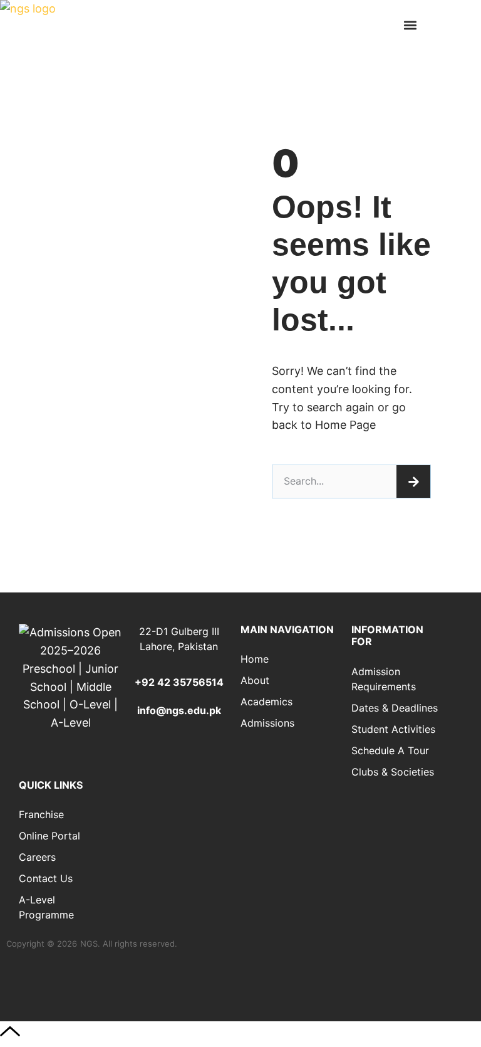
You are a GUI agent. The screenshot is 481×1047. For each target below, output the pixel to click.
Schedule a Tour (390, 750)
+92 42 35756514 (179, 682)
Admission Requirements (383, 679)
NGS (89, 944)
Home (254, 659)
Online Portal (49, 835)
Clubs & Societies (392, 772)
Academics (266, 701)
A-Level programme (46, 907)
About (254, 680)
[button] (410, 25)
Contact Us (46, 878)
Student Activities (393, 729)
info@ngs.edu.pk (179, 710)
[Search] (413, 481)
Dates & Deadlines (394, 708)
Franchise (41, 814)
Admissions (267, 723)
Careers (37, 857)
